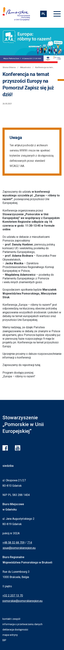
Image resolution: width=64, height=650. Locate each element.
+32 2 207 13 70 (12, 595)
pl (43, 14)
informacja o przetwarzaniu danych (22, 624)
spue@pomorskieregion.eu (19, 548)
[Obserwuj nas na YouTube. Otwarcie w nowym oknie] (17, 448)
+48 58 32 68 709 (13, 542)
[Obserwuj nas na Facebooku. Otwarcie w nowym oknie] (5, 448)
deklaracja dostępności (15, 629)
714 (29, 542)
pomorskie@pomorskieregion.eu (22, 601)
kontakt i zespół (11, 618)
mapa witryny (10, 634)
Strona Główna (9, 67)
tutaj (37, 365)
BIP (4, 640)
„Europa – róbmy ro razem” (18, 376)
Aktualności (25, 67)
